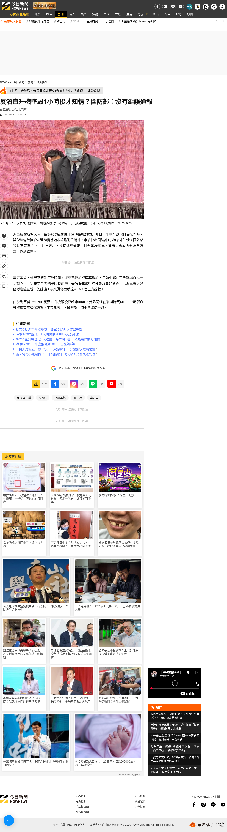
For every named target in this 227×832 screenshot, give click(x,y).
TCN (76, 21)
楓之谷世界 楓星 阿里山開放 (116, 495)
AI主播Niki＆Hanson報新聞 (138, 21)
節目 (167, 14)
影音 (156, 14)
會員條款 (140, 796)
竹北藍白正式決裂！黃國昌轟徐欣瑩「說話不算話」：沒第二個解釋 (71, 654)
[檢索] (214, 7)
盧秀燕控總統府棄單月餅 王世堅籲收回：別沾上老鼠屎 (118, 700)
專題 (72, 14)
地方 (179, 14)
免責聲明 (81, 801)
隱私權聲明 (82, 806)
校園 (190, 14)
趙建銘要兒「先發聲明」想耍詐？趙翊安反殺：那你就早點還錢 (23, 654)
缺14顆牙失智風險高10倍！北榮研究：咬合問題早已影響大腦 (119, 544)
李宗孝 (94, 398)
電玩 (140, 14)
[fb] (157, 6)
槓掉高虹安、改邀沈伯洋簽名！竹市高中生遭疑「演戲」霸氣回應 (23, 498)
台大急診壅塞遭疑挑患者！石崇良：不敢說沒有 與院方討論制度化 (35, 608)
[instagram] (165, 6)
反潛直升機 (24, 398)
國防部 (78, 398)
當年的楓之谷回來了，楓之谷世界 (23, 544)
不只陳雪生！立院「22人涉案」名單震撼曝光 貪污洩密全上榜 (71, 544)
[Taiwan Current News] (189, 7)
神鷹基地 (60, 398)
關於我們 (140, 801)
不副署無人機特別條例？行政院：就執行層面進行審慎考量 (21, 700)
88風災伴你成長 (39, 21)
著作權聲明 (82, 812)
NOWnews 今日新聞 (12, 82)
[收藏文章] (4, 286)
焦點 (37, 14)
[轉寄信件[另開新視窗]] (4, 256)
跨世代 (61, 21)
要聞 (60, 14)
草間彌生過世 (19, 14)
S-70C (43, 398)
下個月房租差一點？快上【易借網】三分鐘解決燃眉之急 (107, 608)
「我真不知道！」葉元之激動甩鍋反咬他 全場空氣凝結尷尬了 (71, 700)
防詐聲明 (81, 796)
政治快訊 (42, 82)
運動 (95, 14)
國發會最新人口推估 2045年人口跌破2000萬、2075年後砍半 (105, 763)
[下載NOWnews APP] (206, 7)
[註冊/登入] (222, 7)
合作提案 (140, 806)
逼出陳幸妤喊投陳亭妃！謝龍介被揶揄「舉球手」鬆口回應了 (35, 763)
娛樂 (84, 14)
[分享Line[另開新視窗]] (4, 246)
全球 (106, 14)
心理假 (109, 21)
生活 (129, 14)
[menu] (3, 14)
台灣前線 (92, 21)
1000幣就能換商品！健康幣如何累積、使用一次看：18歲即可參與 (71, 498)
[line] (173, 6)
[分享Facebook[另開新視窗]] (4, 236)
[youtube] (181, 6)
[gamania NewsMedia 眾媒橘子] (206, 825)
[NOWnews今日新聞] (15, 6)
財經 (118, 14)
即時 (49, 14)
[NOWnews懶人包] (197, 7)
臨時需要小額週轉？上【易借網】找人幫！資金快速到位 (119, 652)
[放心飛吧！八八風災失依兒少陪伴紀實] (44, 5)
